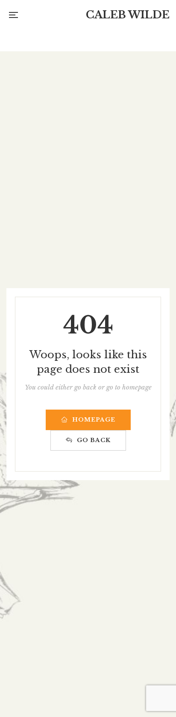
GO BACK (94, 440)
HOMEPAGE (93, 419)
